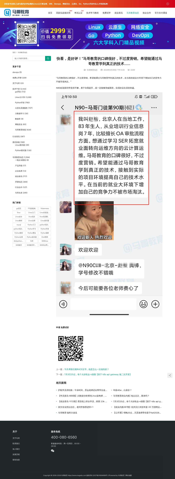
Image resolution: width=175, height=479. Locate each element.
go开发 (18, 92)
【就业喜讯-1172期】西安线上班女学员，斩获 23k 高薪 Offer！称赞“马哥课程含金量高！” (82, 401)
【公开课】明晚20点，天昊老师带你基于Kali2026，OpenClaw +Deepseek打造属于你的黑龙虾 (137, 413)
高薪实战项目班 (63, 13)
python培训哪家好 (45, 225)
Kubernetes (45, 208)
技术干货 (16, 89)
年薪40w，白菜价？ (122, 390)
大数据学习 (19, 113)
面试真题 (16, 142)
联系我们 (16, 443)
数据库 (17, 119)
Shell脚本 (45, 237)
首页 (50, 13)
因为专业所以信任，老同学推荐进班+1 (75, 407)
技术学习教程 (92, 13)
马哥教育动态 (133, 13)
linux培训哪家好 (45, 217)
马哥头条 (18, 193)
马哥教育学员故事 (32, 245)
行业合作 (18, 187)
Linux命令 (18, 217)
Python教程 (19, 233)
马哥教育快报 (20, 130)
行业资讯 (16, 136)
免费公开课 (17, 78)
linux (18, 213)
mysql (19, 225)
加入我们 (16, 449)
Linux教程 (18, 221)
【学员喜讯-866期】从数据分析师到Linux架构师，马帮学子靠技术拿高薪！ (82, 396)
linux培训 (32, 217)
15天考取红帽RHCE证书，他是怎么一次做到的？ (86, 369)
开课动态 (18, 182)
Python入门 (32, 225)
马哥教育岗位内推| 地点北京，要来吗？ (131, 396)
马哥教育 (19, 245)
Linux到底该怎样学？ (45, 213)
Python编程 (45, 233)
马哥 (31, 241)
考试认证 (78, 13)
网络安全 (18, 124)
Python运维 (19, 237)
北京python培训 (19, 241)
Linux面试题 (20, 145)
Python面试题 (20, 150)
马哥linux (45, 241)
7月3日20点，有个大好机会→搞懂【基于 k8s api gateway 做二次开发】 (98, 374)
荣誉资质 (16, 460)
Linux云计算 (20, 97)
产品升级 (18, 165)
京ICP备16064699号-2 (101, 475)
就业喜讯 (119, 13)
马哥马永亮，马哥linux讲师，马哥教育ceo (45, 245)
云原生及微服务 (21, 108)
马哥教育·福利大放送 (67, 413)
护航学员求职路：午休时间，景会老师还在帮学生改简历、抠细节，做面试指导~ (82, 390)
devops (16, 72)
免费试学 (106, 13)
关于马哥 (16, 83)
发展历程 (16, 454)
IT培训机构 (31, 208)
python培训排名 (19, 229)
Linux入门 (31, 213)
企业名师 (18, 171)
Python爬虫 (32, 233)
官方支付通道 (161, 13)
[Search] (48, 58)
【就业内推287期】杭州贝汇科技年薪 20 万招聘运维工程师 (137, 407)
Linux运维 (31, 221)
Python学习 (32, 229)
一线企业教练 (20, 160)
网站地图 (129, 475)
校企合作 (147, 13)
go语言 (18, 208)
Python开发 (20, 102)
